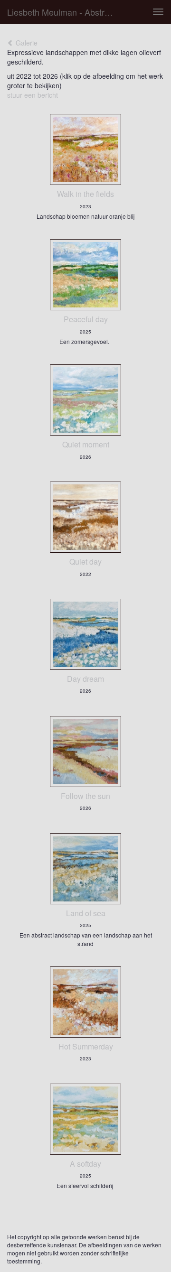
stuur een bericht (32, 95)
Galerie (26, 42)
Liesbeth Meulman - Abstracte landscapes (65, 12)
